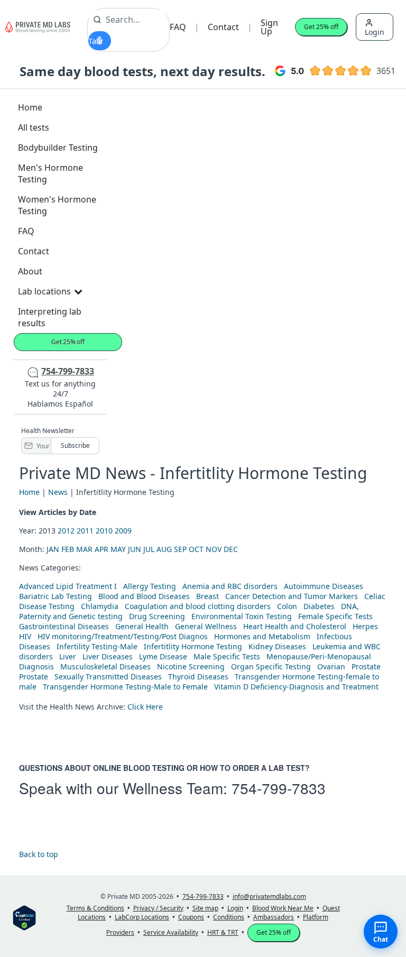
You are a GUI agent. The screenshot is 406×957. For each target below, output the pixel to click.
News (58, 492)
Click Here (145, 707)
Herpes (365, 626)
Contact (223, 27)
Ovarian (331, 666)
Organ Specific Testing (271, 666)
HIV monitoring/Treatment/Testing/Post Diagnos (123, 636)
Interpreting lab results (49, 317)
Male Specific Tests (226, 656)
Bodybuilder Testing (58, 147)
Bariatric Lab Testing (55, 596)
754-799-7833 (279, 787)
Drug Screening (157, 616)
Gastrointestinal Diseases (64, 626)
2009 (123, 531)
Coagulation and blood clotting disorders (198, 606)
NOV (214, 549)
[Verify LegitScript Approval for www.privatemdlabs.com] (24, 917)
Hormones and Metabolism (262, 636)
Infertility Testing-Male (97, 646)
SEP (180, 549)
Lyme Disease (163, 656)
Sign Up (269, 27)
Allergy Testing (149, 586)
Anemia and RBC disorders (230, 586)
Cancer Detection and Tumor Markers (291, 596)
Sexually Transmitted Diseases (108, 676)
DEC (231, 549)
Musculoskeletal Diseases (105, 666)
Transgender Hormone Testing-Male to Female (125, 687)
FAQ (178, 27)
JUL (148, 549)
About (30, 271)
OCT (196, 549)
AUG (164, 549)
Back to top (38, 854)
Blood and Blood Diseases (144, 596)
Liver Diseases (107, 656)
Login (374, 32)
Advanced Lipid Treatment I (68, 586)
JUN (134, 549)
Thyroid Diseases (198, 676)
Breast (207, 596)
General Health (142, 626)
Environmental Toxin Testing (241, 616)
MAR (84, 549)
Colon (287, 606)
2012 (66, 531)
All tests (33, 127)
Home (30, 107)
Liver (67, 656)
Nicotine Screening (191, 666)
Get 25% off (321, 26)
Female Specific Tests (335, 616)
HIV (25, 636)
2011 (85, 531)
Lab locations (44, 291)
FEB (67, 549)
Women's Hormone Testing (57, 205)
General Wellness (206, 626)
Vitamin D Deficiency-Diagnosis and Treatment (297, 687)
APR (101, 549)
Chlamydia (99, 606)
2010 (104, 531)
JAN (53, 549)
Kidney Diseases (277, 646)
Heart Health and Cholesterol (294, 626)
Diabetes (319, 606)
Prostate (366, 666)
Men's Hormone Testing (50, 173)
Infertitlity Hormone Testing (193, 646)
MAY (118, 549)
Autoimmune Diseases (323, 586)
